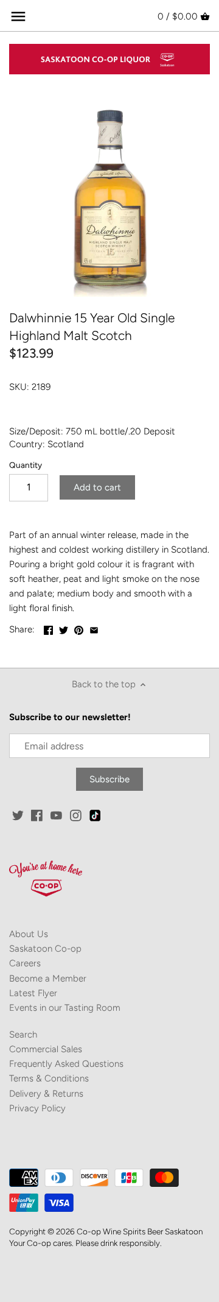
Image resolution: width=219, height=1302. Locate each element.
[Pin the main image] (78, 628)
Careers (25, 963)
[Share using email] (94, 628)
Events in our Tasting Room (64, 1007)
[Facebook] (37, 814)
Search (23, 1034)
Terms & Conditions (49, 1078)
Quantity (25, 465)
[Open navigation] (18, 16)
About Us (28, 934)
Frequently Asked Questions (66, 1063)
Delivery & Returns (46, 1093)
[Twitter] (18, 814)
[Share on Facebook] (48, 628)
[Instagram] (76, 814)
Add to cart (97, 487)
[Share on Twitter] (63, 628)
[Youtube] (56, 814)
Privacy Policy (37, 1108)
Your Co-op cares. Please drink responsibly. (85, 1243)
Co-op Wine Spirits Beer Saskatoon (140, 1231)
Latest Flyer (33, 993)
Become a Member (47, 978)
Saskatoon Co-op (45, 948)
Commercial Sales (45, 1049)
